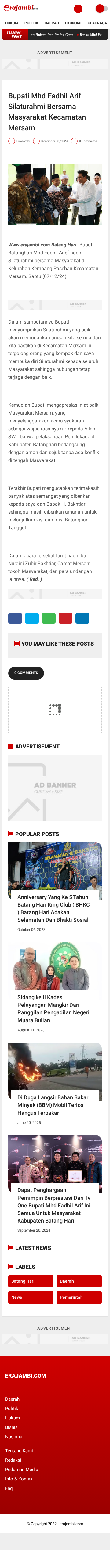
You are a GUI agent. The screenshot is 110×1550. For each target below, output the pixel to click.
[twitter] (32, 618)
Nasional (14, 1437)
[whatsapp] (49, 618)
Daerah (52, 23)
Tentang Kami (19, 1450)
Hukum (11, 23)
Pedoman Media (21, 1469)
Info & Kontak (19, 1479)
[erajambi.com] (20, 14)
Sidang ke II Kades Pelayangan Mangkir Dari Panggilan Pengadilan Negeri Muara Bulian (53, 1008)
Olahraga (97, 23)
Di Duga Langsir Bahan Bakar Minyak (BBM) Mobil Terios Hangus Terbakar (52, 1105)
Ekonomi (73, 23)
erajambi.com (71, 1523)
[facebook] (15, 618)
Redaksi (13, 1460)
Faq (9, 1488)
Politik (31, 23)
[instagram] (40, 1387)
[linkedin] (82, 618)
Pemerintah (71, 1297)
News (16, 1297)
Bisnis (11, 1427)
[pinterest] (65, 618)
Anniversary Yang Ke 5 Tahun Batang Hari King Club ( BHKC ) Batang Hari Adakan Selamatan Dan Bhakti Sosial (53, 908)
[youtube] (48, 1387)
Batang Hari (23, 1281)
